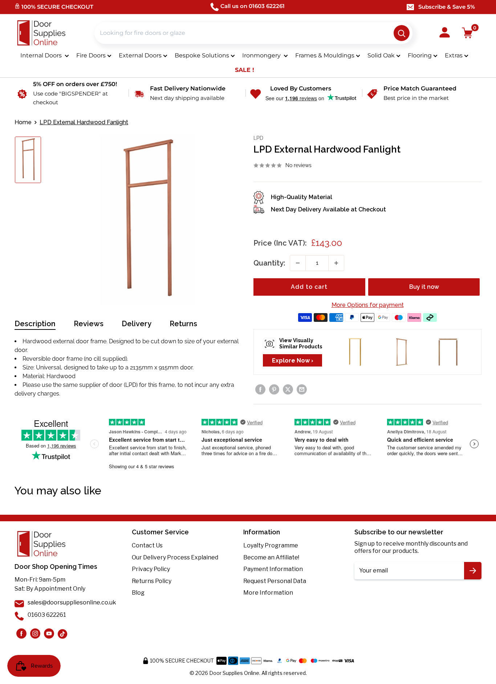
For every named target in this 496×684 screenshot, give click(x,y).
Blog (138, 592)
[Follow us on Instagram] (21, 633)
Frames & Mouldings (324, 55)
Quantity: (269, 263)
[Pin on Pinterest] (274, 389)
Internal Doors (41, 55)
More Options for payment (368, 304)
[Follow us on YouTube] (49, 633)
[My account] (444, 33)
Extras (454, 55)
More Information (268, 592)
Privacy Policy (151, 569)
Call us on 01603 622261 (252, 6)
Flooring (420, 55)
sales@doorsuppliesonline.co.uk (72, 602)
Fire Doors (91, 55)
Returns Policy (151, 581)
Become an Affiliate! (271, 557)
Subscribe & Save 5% (446, 6)
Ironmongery (262, 55)
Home (23, 122)
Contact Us (147, 545)
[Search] (402, 33)
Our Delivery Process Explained (175, 557)
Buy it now (424, 286)
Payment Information (273, 569)
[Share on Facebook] (260, 389)
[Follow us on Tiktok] (63, 633)
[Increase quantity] (336, 263)
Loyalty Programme (270, 545)
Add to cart (309, 286)
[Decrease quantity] (297, 263)
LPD (258, 138)
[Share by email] (302, 389)
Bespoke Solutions (202, 55)
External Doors (140, 55)
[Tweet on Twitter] (288, 389)
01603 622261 (47, 614)
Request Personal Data (274, 581)
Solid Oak (381, 55)
